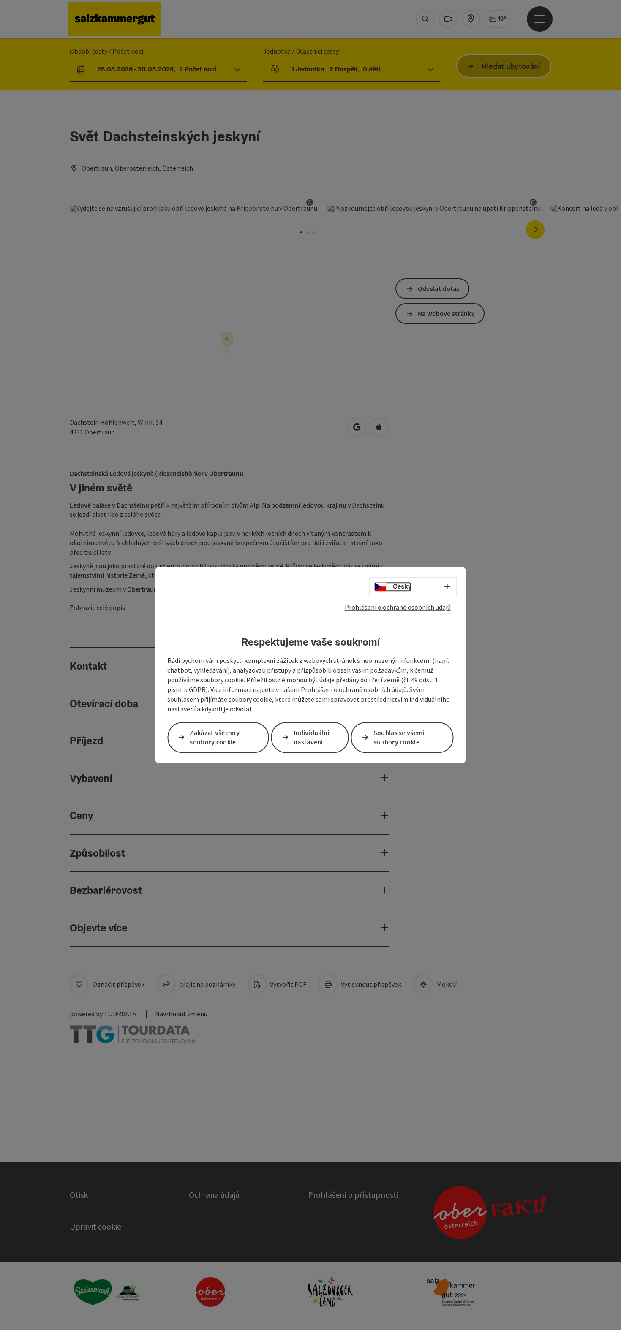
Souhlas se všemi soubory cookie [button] (399, 737)
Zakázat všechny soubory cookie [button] (215, 737)
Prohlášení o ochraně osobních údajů (398, 607)
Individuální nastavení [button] (312, 737)
